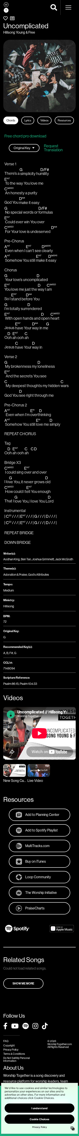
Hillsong (8, 606)
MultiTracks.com (37, 846)
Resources (64, 120)
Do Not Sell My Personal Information (16, 1059)
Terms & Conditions (14, 1053)
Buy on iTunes (35, 861)
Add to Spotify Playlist (41, 830)
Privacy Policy (10, 1049)
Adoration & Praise (15, 575)
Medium (8, 590)
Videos (44, 120)
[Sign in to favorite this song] (5, 18)
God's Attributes (38, 575)
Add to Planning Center (42, 814)
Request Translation (53, 148)
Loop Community (38, 877)
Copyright (9, 1045)
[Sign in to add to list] (12, 18)
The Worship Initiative (41, 892)
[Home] (6, 7)
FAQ (5, 1041)
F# (11, 653)
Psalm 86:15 (11, 684)
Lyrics (27, 120)
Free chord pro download (25, 136)
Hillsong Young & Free (19, 32)
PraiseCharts (35, 908)
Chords (10, 120)
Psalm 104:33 (28, 684)
